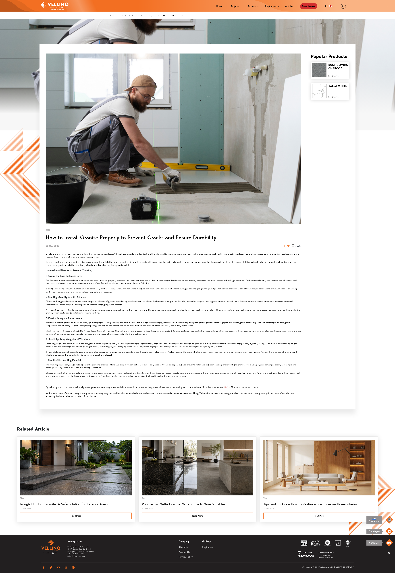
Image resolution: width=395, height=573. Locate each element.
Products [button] (252, 6)
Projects (235, 6)
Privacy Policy (186, 556)
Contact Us (184, 552)
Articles (289, 6)
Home (219, 6)
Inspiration (207, 547)
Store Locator (308, 6)
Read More (76, 515)
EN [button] (327, 5)
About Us (183, 547)
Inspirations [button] (270, 6)
